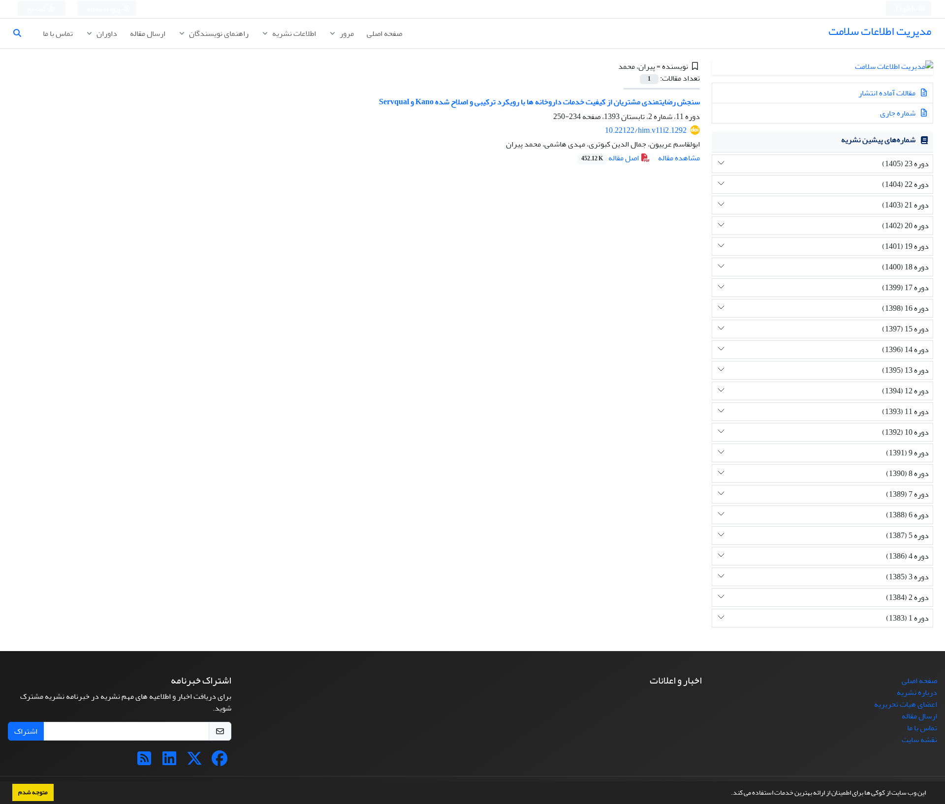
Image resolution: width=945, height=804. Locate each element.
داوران (106, 33)
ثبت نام (37, 9)
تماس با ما (58, 33)
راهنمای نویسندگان (218, 33)
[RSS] (144, 761)
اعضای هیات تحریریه (905, 704)
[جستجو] (21, 33)
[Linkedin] (169, 761)
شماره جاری (898, 113)
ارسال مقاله (147, 33)
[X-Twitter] (194, 761)
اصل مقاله (610, 157)
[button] (728, 793)
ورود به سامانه (104, 9)
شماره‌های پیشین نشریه (878, 139)
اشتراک (25, 731)
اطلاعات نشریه (293, 33)
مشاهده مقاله (679, 157)
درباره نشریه (917, 692)
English (906, 9)
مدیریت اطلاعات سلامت (879, 31)
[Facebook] (219, 761)
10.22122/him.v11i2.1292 (646, 130)
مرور (346, 33)
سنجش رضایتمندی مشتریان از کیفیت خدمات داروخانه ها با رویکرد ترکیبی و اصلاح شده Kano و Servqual (539, 101)
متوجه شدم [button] (33, 792)
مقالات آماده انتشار (887, 93)
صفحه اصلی (384, 33)
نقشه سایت (919, 739)
